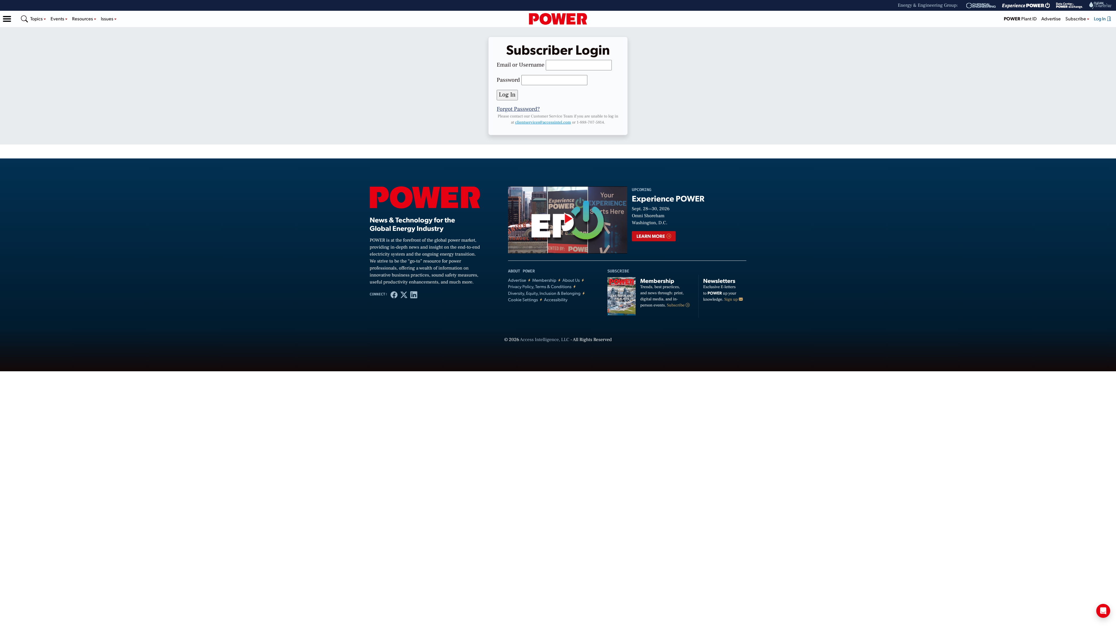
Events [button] (58, 18)
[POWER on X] (404, 294)
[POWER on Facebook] (394, 294)
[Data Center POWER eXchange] (1069, 5)
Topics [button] (37, 18)
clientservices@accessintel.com (543, 122)
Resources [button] (83, 18)
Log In (1100, 18)
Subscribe (676, 305)
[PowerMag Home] (558, 19)
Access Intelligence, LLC (544, 340)
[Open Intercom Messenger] (1103, 611)
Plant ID (1020, 18)
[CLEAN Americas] (1100, 5)
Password (508, 80)
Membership (544, 280)
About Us (571, 280)
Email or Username (520, 65)
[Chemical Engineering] (981, 5)
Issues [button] (107, 18)
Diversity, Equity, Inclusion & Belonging (544, 293)
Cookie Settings (523, 299)
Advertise (1051, 18)
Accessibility (556, 299)
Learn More (651, 236)
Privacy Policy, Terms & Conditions (539, 286)
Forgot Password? (518, 109)
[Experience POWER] (1026, 5)
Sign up (731, 299)
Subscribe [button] (1076, 18)
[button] (7, 19)
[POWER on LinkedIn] (414, 294)
